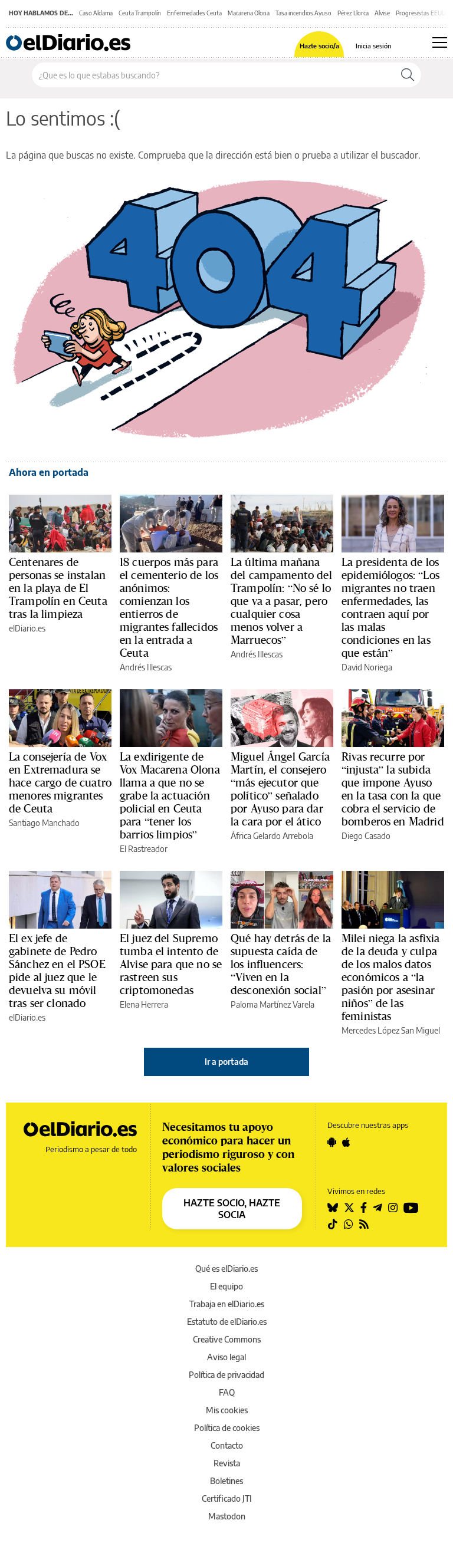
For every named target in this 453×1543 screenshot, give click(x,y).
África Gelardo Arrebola (272, 836)
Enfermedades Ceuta (194, 13)
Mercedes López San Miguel (391, 1030)
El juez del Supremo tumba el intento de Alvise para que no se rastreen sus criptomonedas (171, 964)
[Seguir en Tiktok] (332, 1224)
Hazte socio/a (319, 45)
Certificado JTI (227, 1498)
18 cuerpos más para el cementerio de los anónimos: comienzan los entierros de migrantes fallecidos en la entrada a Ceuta (169, 607)
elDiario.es (27, 628)
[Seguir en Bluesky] (332, 1207)
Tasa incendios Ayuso (303, 13)
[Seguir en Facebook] (363, 1207)
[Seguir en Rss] (364, 1224)
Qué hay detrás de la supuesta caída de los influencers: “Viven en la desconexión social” (281, 964)
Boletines (226, 1481)
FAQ (227, 1392)
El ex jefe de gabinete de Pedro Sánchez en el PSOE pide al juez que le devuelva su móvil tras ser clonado (57, 970)
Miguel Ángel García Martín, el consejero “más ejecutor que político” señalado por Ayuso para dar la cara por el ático (280, 788)
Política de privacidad (226, 1375)
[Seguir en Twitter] (349, 1207)
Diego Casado (366, 836)
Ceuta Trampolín (140, 13)
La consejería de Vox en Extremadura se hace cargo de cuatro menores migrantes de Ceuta (60, 782)
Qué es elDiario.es (226, 1269)
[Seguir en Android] (331, 1142)
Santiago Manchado (44, 823)
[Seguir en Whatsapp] (348, 1224)
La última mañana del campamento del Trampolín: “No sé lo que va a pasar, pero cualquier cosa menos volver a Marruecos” (281, 601)
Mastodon (226, 1516)
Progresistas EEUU (421, 13)
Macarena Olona (249, 13)
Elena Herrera (144, 1004)
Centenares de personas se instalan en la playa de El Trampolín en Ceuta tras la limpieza (58, 588)
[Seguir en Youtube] (411, 1207)
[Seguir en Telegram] (377, 1207)
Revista (227, 1463)
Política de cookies (227, 1428)
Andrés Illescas (146, 667)
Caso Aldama (96, 13)
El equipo (226, 1286)
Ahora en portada (48, 472)
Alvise (382, 13)
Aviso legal (226, 1357)
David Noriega (367, 667)
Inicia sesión (373, 45)
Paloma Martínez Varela (272, 1004)
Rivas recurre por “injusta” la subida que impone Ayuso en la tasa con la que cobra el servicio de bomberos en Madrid (393, 788)
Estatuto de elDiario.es (227, 1322)
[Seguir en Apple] (346, 1142)
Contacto (227, 1445)
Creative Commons (227, 1339)
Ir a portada (226, 1062)
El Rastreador (144, 849)
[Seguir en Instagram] (393, 1207)
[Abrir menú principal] (439, 42)
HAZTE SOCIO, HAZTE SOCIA (231, 1208)
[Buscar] (407, 74)
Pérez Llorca (353, 13)
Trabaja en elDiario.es (226, 1304)
